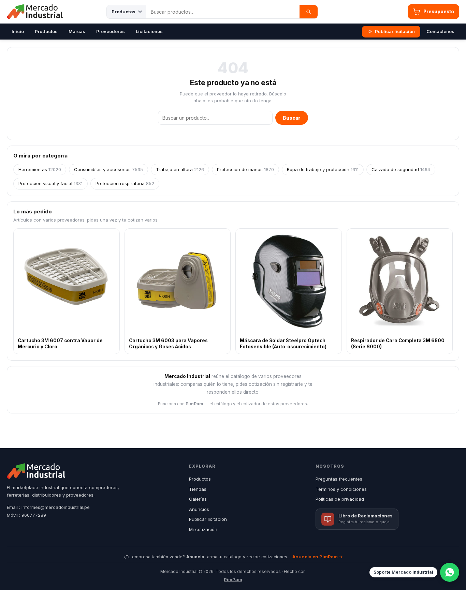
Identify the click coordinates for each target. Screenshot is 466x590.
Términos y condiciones (341, 489)
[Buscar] (309, 11)
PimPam (233, 579)
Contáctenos (440, 31)
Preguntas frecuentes (339, 479)
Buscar (292, 118)
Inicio (18, 31)
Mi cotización (203, 529)
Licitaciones (149, 31)
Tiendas (197, 489)
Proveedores (110, 31)
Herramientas (39, 169)
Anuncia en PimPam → (317, 556)
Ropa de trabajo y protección (323, 169)
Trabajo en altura (180, 169)
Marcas (77, 31)
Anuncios (199, 509)
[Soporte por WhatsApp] (449, 572)
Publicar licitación (395, 31)
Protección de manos (245, 169)
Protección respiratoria (125, 183)
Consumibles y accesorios (108, 169)
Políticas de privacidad (340, 499)
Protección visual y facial (50, 183)
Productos (46, 31)
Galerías (198, 499)
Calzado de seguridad (401, 169)
